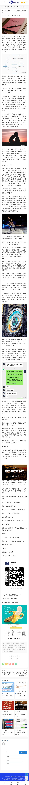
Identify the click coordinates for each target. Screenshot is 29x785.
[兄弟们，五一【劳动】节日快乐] (8, 705)
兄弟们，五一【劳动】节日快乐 (7, 714)
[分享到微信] (3, 664)
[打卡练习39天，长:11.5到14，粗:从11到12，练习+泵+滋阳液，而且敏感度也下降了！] (21, 687)
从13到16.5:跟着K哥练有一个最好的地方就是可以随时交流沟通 (20, 732)
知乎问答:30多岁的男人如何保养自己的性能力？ (20, 714)
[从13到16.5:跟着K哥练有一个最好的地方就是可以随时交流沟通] (21, 724)
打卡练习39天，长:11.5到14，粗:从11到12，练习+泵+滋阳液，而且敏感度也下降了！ (20, 696)
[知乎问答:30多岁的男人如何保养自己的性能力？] (21, 705)
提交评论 (23, 752)
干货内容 (19, 693)
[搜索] (4, 2)
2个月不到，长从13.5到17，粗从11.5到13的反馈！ (8, 732)
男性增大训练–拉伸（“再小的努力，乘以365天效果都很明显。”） (21, 674)
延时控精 (14, 15)
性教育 (18, 711)
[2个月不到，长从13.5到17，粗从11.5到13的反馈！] (8, 724)
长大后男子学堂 (14, 2)
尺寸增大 (6, 730)
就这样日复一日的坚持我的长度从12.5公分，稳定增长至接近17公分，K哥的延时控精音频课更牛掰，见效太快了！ (8, 696)
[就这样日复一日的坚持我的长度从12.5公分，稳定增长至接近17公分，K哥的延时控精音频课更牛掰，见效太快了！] (8, 687)
